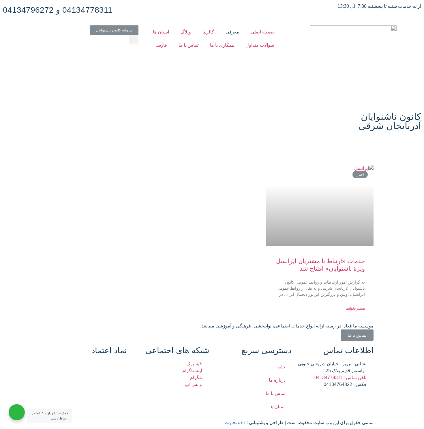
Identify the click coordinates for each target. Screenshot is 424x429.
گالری (208, 31)
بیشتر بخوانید (355, 308)
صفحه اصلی (262, 31)
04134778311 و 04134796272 (57, 9)
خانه (281, 366)
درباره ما (277, 380)
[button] (114, 30)
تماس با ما (188, 45)
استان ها (161, 31)
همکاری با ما (222, 45)
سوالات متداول (259, 45)
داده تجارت (235, 422)
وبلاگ (186, 31)
